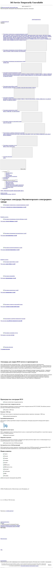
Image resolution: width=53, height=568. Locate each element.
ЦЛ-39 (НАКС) (22, 51)
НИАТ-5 (45, 74)
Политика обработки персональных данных (10, 525)
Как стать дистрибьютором (12, 181)
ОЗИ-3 (18, 134)
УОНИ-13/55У (6, 38)
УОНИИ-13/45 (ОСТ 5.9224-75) (22, 38)
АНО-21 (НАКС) (7, 35)
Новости (8, 174)
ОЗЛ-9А (22, 75)
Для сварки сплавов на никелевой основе (12, 121)
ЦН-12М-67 (48, 134)
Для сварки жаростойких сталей (10, 86)
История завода (9, 172)
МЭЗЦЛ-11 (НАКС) (25, 74)
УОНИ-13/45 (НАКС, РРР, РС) (10, 37)
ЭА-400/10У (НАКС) (7, 76)
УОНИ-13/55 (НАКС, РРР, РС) (34, 37)
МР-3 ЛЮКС (48, 35)
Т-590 (31, 134)
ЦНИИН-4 (8, 135)
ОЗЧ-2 (8, 146)
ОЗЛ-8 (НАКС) (17, 75)
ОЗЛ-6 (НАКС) (10, 75)
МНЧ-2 (4, 146)
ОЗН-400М (27, 134)
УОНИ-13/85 (6, 62)
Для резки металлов (7, 156)
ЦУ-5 (25, 40)
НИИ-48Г (50, 74)
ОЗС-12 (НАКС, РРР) (27, 36)
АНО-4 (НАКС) (24, 35)
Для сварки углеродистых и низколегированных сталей (15, 34)
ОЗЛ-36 (4, 75)
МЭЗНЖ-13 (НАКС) (7, 74)
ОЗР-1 (4, 157)
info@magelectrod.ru (5, 521)
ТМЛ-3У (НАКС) (15, 51)
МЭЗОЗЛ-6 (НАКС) (16, 74)
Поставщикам (9, 175)
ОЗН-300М (22, 134)
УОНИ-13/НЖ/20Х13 (40, 134)
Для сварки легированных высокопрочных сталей (14, 61)
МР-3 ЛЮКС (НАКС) (8, 36)
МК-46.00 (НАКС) (32, 35)
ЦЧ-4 (13, 146)
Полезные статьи (9, 187)
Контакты (5, 188)
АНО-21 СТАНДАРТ (16, 35)
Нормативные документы (11, 176)
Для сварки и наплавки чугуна (10, 145)
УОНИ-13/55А (44, 37)
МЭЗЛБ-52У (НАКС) (17, 36)
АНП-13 (5, 134)
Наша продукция (9, 182)
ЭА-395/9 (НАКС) (38, 75)
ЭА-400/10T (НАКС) (46, 75)
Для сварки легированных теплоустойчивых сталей (14, 50)
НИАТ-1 (41, 74)
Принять (49, 564)
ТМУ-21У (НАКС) (43, 36)
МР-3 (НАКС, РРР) (40, 35)
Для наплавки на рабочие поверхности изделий (13, 132)
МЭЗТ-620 (14, 134)
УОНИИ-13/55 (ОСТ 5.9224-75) (17, 40)
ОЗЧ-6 (11, 146)
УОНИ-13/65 (12, 38)
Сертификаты (6, 177)
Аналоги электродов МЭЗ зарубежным (14, 186)
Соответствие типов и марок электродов (15, 184)
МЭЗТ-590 (9, 134)
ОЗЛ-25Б (23, 87)
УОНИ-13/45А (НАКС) (22, 37)
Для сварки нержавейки (8, 97)
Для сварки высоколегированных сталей (12, 72)
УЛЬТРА (49, 36)
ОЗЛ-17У (5, 122)
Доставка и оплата (10, 183)
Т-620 (34, 134)
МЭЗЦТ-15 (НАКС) (35, 74)
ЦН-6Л (4, 135)
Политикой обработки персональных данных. (30, 565)
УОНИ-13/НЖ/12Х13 (29, 75)
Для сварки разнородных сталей (10, 110)
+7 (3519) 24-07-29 (5, 21)
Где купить (5, 178)
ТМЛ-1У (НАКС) (7, 51)
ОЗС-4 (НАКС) (35, 36)
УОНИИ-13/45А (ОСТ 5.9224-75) (37, 38)
